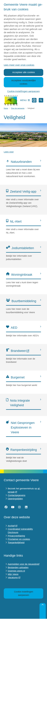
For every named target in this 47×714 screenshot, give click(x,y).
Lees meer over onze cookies (19, 64)
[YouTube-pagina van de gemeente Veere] (13, 507)
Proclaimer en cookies (19, 539)
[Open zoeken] (41, 100)
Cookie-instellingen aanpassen (23, 91)
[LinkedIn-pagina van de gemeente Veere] (26, 507)
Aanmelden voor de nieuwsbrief (23, 564)
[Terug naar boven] (42, 611)
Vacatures (13, 577)
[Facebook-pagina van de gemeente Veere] (6, 507)
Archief (11, 526)
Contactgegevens (16, 495)
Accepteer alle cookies (23, 72)
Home (6, 108)
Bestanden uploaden (18, 567)
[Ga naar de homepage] (11, 100)
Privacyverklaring (16, 536)
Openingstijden (15, 498)
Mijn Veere (13, 574)
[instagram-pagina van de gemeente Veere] (19, 507)
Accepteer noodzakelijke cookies (23, 82)
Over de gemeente (17, 108)
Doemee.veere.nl (16, 571)
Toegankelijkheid (16, 542)
